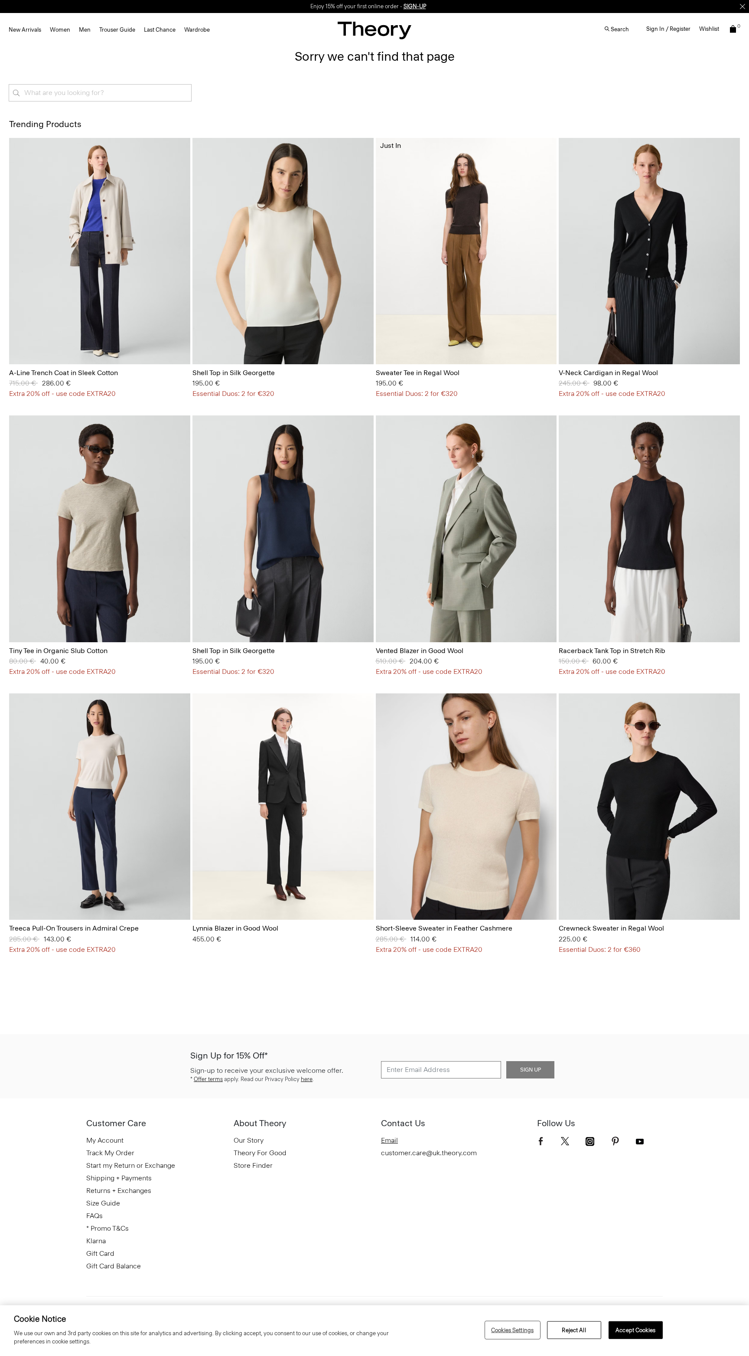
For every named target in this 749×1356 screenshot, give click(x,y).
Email (389, 1140)
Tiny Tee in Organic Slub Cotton (58, 651)
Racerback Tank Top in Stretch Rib (612, 651)
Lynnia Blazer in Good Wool (235, 928)
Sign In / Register (668, 29)
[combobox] (100, 92)
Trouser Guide (117, 29)
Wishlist (709, 29)
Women (60, 29)
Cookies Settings (512, 1330)
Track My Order (110, 1153)
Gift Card (100, 1253)
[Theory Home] (374, 30)
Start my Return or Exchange (130, 1165)
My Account (105, 1140)
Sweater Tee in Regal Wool (417, 373)
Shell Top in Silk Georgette (233, 373)
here (307, 1079)
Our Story (249, 1140)
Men (85, 29)
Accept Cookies (635, 1330)
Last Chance (160, 29)
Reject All (574, 1330)
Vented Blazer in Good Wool (419, 651)
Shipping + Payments (119, 1178)
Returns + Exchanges (118, 1190)
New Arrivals (25, 29)
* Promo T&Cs (107, 1228)
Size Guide (103, 1203)
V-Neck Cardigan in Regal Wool (608, 373)
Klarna (96, 1241)
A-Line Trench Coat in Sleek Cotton (63, 373)
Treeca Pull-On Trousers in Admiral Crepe (74, 928)
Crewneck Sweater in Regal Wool (611, 928)
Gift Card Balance (113, 1266)
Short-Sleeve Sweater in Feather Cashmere (444, 928)
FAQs (94, 1216)
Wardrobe (197, 29)
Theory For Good (260, 1153)
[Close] (742, 6)
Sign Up (530, 1070)
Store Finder (253, 1165)
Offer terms (208, 1079)
